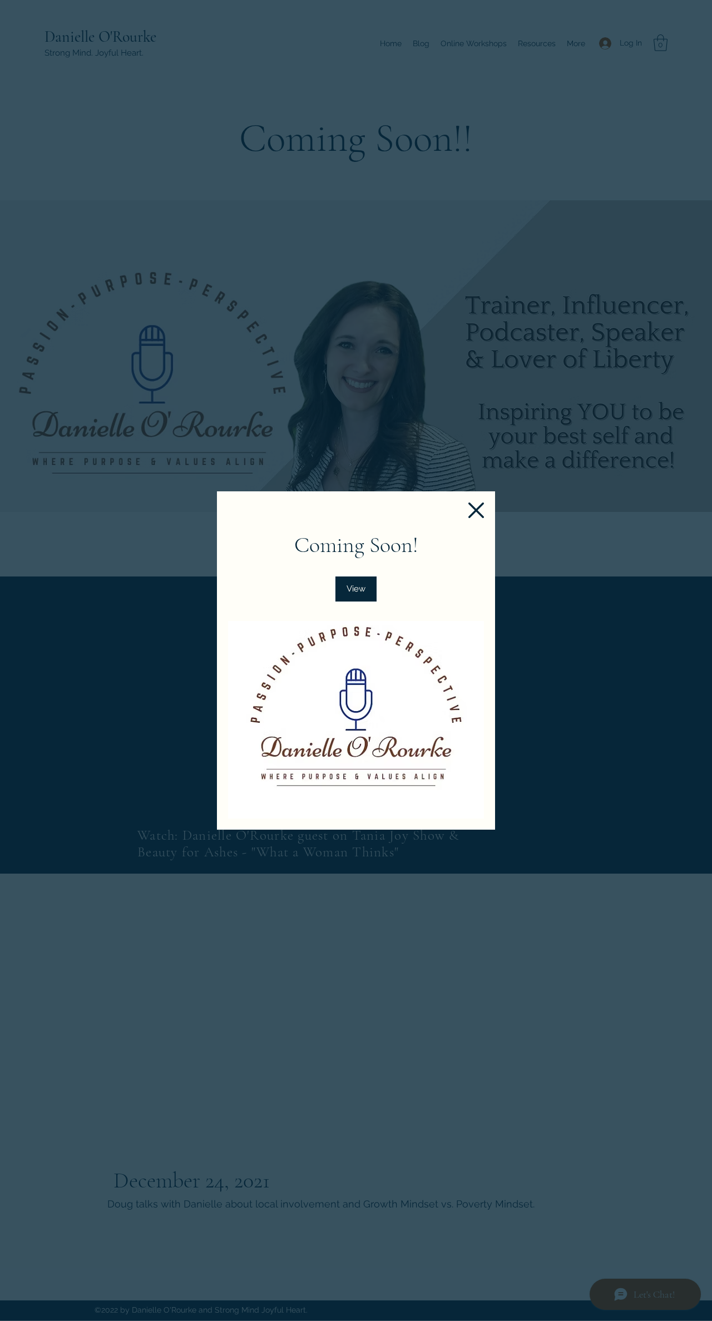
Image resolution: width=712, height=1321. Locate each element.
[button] (476, 510)
